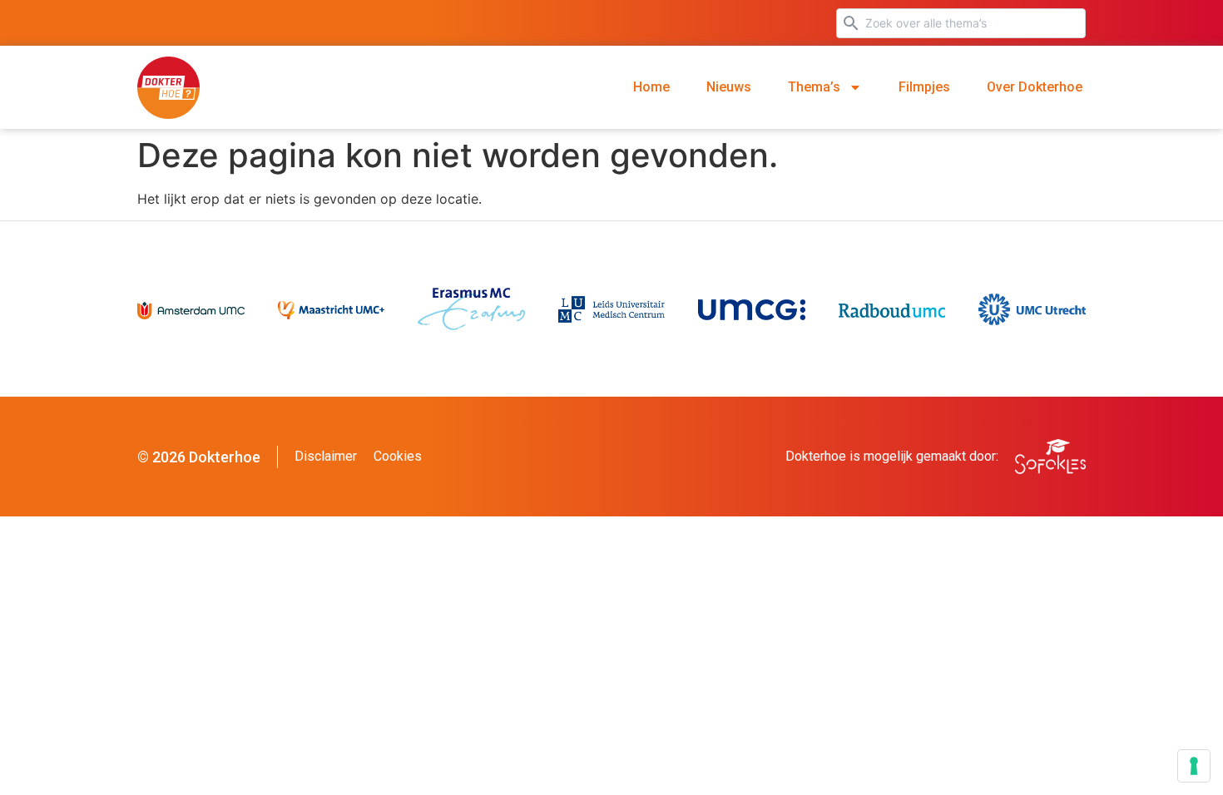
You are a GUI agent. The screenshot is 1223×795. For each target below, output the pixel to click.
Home (651, 87)
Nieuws (728, 87)
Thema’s (814, 87)
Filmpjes (924, 87)
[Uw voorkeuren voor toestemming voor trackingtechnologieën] (1194, 766)
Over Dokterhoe (1034, 87)
